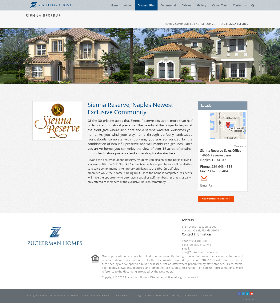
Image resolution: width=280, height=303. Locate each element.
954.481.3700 (199, 241)
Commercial (168, 5)
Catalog (186, 5)
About (128, 5)
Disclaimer (248, 299)
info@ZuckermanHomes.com (200, 252)
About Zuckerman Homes (95, 295)
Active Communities (210, 24)
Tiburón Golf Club (113, 164)
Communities (146, 5)
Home (114, 5)
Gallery (201, 5)
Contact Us (240, 5)
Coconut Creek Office (156, 295)
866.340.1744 (202, 244)
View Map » (240, 146)
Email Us (206, 185)
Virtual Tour (219, 5)
